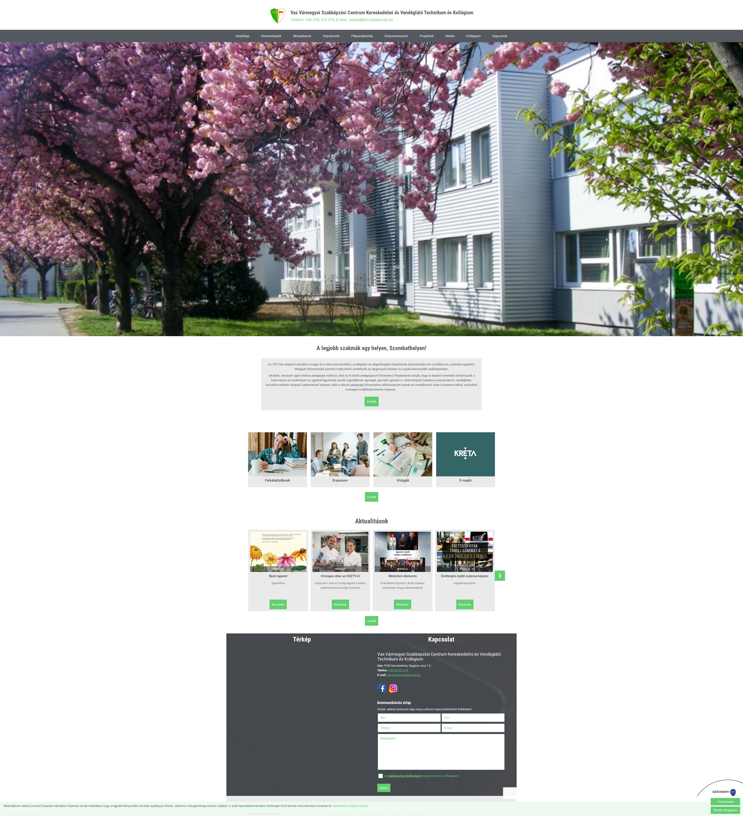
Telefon (390, 728)
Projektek (427, 36)
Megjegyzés (388, 738)
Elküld (383, 788)
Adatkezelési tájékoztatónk (350, 806)
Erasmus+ (340, 480)
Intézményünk (271, 36)
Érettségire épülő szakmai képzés (464, 576)
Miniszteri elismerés (403, 576)
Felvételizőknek (277, 480)
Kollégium (473, 36)
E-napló (466, 480)
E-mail (453, 728)
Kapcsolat (499, 36)
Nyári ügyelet (278, 576)
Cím (446, 717)
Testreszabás (725, 801)
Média (450, 36)
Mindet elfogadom (725, 810)
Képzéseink (331, 36)
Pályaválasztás (362, 36)
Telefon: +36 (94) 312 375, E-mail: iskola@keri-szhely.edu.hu (381, 16)
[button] (500, 576)
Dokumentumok (396, 36)
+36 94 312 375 (398, 670)
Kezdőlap (242, 36)
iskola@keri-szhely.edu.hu (403, 675)
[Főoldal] (278, 16)
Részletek (278, 604)
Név (387, 717)
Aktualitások (302, 36)
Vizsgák (403, 480)
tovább (371, 401)
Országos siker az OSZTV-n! (340, 576)
